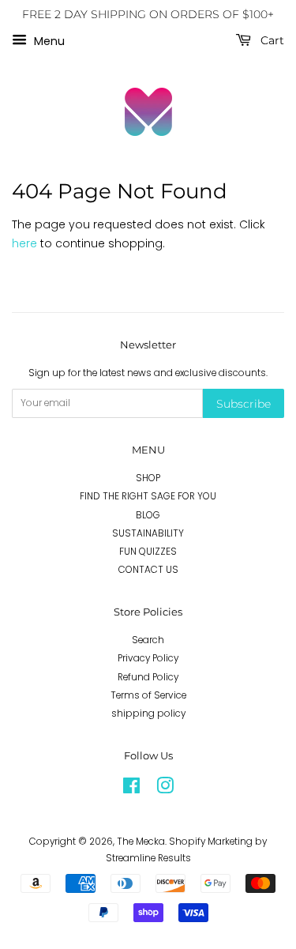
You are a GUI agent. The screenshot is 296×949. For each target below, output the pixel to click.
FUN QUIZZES (148, 551)
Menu (48, 40)
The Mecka (141, 841)
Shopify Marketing (211, 841)
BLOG (148, 515)
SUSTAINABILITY (148, 533)
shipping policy (148, 713)
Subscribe (243, 404)
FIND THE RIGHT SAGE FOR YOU (148, 496)
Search (148, 640)
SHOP (148, 478)
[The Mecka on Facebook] (131, 789)
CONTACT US (148, 569)
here (24, 243)
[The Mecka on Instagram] (165, 789)
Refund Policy (148, 677)
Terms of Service (148, 695)
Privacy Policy (148, 658)
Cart (270, 40)
